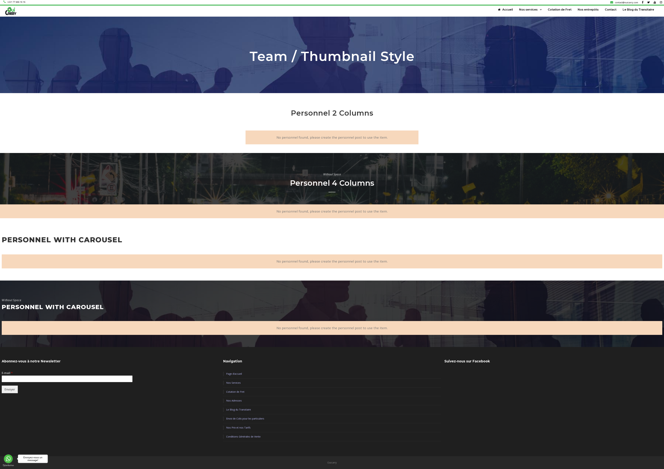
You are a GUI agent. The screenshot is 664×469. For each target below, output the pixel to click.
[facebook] (642, 2)
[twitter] (648, 2)
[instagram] (661, 2)
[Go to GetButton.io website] (8, 465)
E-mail (7, 373)
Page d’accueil (234, 373)
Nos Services (233, 382)
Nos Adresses (234, 400)
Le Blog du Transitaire (638, 9)
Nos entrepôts (588, 9)
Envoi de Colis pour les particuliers (245, 418)
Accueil (507, 9)
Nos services (528, 9)
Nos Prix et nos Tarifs (238, 427)
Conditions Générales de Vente (243, 436)
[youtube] (655, 2)
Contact (610, 9)
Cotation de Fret (559, 9)
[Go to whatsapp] (8, 458)
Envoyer (9, 389)
